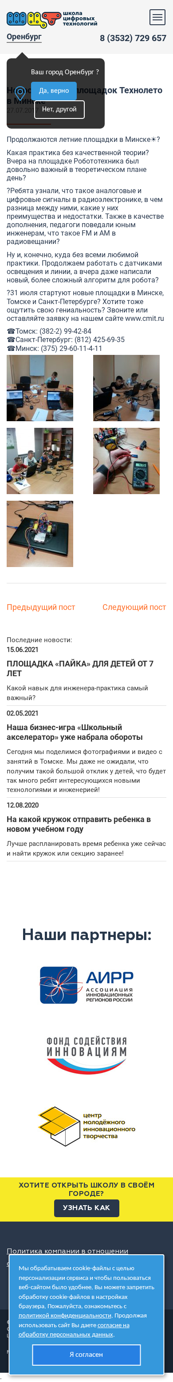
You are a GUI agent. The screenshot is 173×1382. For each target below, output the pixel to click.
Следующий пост (134, 607)
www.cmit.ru (144, 318)
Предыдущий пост (41, 607)
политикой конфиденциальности (65, 1316)
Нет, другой (59, 109)
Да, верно (54, 91)
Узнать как (86, 1208)
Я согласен (86, 1355)
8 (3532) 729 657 (133, 38)
